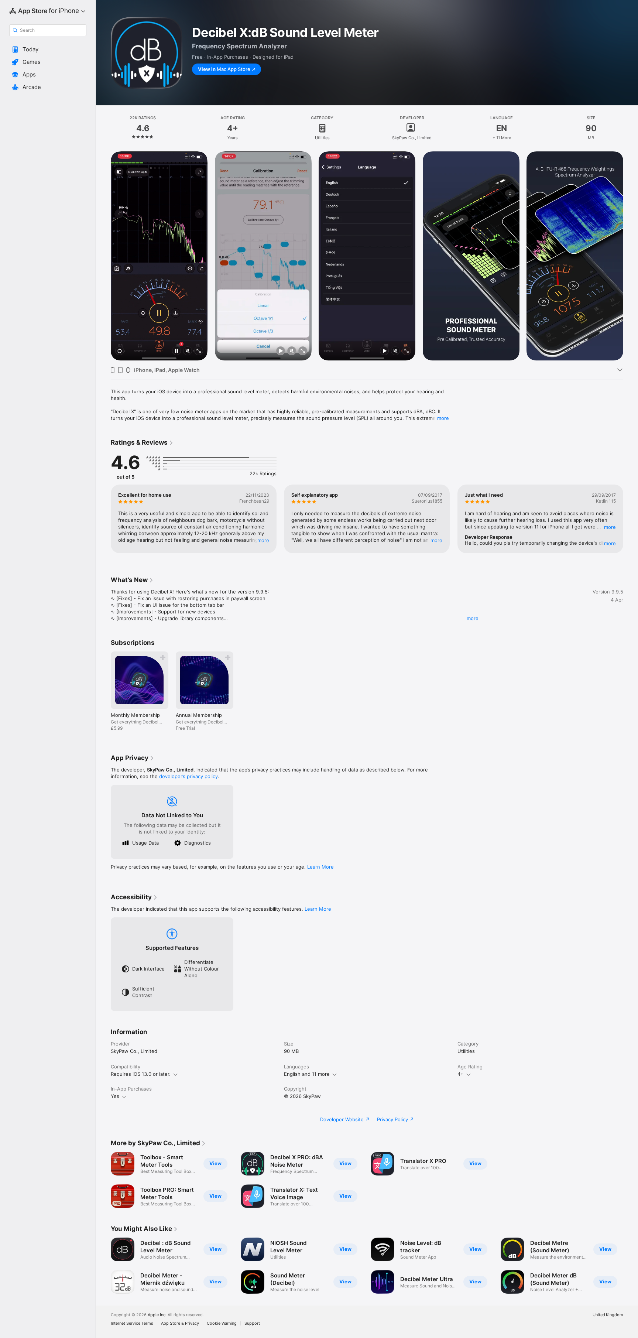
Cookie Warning (222, 1323)
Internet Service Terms (132, 1323)
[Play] (280, 351)
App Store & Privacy (180, 1323)
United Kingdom (608, 1315)
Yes (115, 1096)
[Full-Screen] (198, 351)
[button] (48, 49)
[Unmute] (187, 351)
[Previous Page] (103, 256)
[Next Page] (630, 256)
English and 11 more (307, 1074)
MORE (263, 540)
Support (252, 1323)
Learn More (320, 867)
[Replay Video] (119, 351)
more (443, 418)
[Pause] (176, 351)
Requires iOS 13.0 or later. (141, 1074)
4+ (460, 1074)
